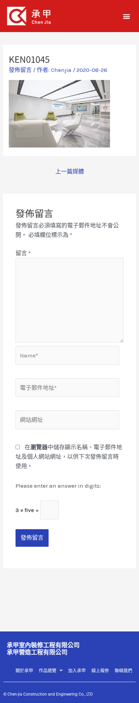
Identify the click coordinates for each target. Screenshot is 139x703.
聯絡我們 (123, 670)
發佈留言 (20, 69)
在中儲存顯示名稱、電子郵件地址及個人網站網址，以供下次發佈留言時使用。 (69, 456)
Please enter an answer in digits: (58, 485)
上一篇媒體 (69, 171)
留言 (23, 253)
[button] (126, 16)
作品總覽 (47, 670)
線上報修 (100, 670)
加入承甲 (77, 670)
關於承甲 (24, 670)
